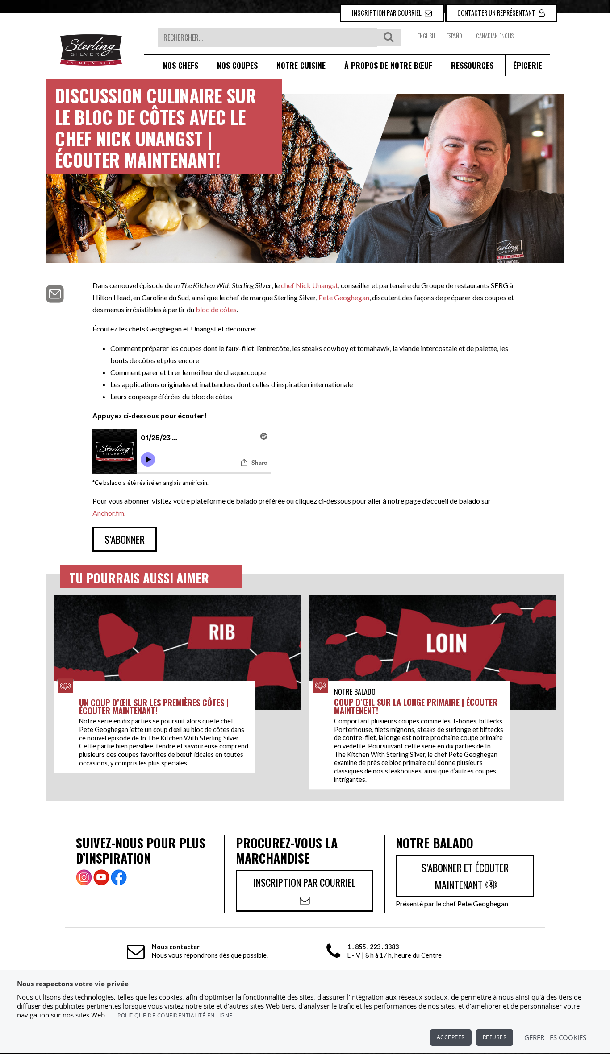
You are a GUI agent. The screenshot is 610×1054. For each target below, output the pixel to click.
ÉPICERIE (527, 65)
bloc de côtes (216, 309)
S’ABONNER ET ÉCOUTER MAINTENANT (465, 876)
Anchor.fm (108, 512)
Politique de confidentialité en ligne (175, 1015)
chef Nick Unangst (309, 285)
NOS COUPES (237, 65)
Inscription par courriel (387, 12)
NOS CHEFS (180, 65)
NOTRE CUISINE (301, 65)
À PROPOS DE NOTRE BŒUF (388, 65)
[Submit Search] (388, 38)
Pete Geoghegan (343, 297)
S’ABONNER (124, 539)
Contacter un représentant (497, 12)
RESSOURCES (472, 65)
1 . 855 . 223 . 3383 (373, 947)
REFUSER (495, 1037)
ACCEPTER (451, 1037)
